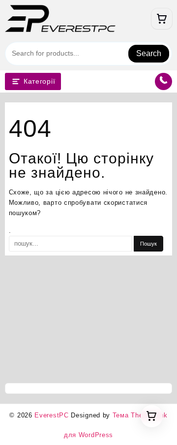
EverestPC (51, 415)
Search (148, 53)
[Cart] (162, 19)
